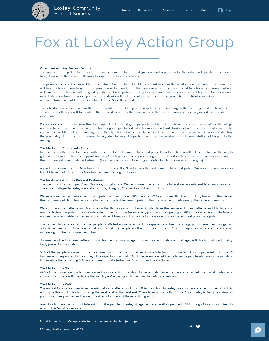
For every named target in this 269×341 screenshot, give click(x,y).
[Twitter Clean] (198, 326)
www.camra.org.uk (189, 160)
